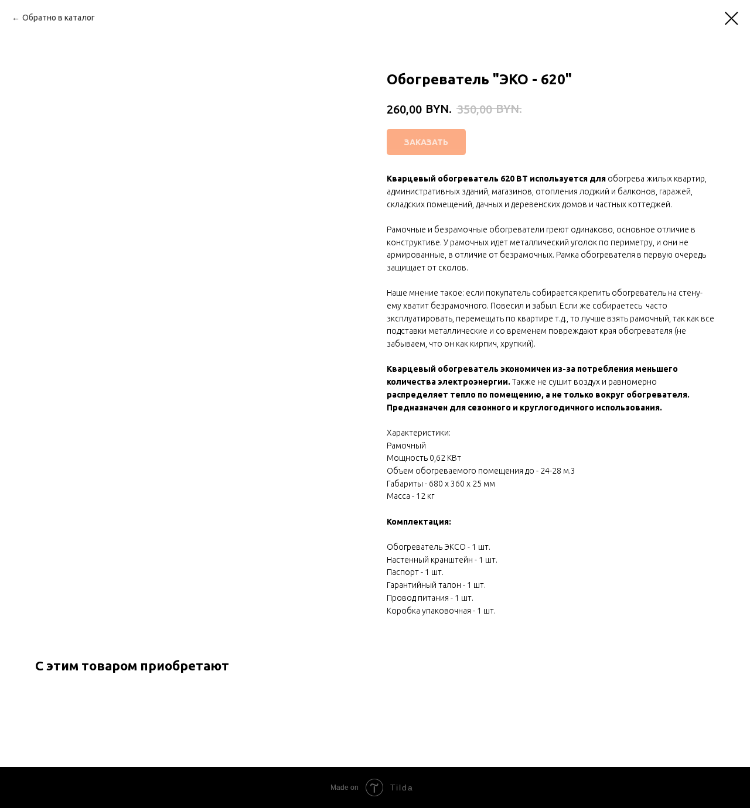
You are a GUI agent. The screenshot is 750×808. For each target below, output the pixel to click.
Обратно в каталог (58, 17)
